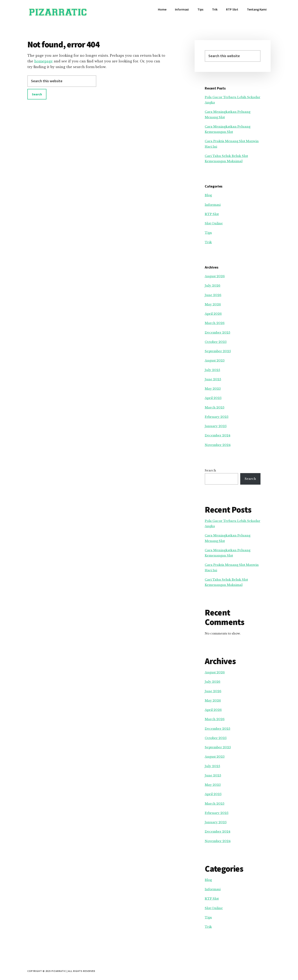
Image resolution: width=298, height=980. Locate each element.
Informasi (213, 205)
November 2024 (217, 445)
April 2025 (213, 398)
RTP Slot (212, 214)
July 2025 (212, 370)
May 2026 (213, 304)
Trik (208, 242)
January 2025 (216, 426)
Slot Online (214, 223)
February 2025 (216, 417)
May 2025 (213, 388)
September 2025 (218, 351)
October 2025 (216, 342)
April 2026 (213, 314)
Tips (208, 233)
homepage (43, 61)
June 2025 (213, 379)
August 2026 (215, 276)
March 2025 (214, 407)
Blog (208, 195)
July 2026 (212, 285)
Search (210, 470)
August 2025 (215, 360)
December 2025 (217, 332)
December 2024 (217, 435)
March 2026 (215, 323)
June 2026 (213, 295)
